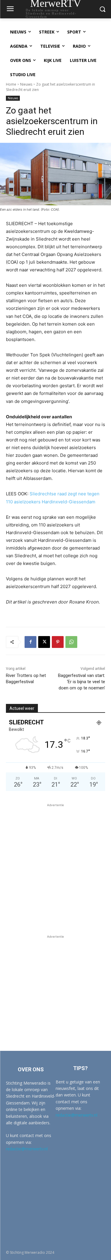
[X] (44, 642)
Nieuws (26, 84)
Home (11, 84)
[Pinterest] (58, 642)
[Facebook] (30, 642)
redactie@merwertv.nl (27, 1149)
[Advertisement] (55, 863)
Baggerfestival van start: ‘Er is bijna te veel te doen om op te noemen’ (81, 682)
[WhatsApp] (71, 642)
